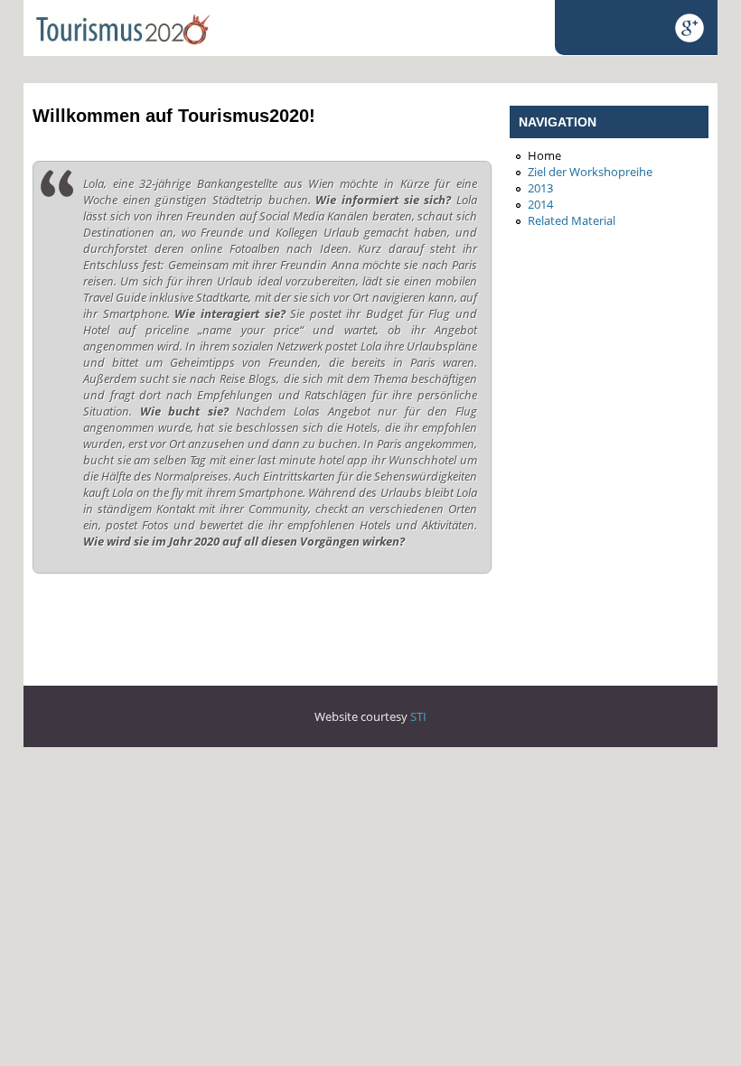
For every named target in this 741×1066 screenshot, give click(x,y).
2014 (540, 204)
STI (418, 716)
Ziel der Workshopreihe (590, 172)
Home (544, 155)
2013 (540, 188)
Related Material (571, 220)
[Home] (122, 48)
